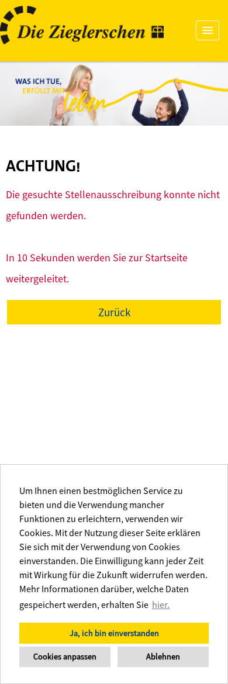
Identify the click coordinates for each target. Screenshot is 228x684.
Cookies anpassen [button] (64, 656)
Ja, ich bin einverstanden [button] (114, 633)
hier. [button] (161, 604)
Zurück (114, 312)
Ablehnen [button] (163, 656)
